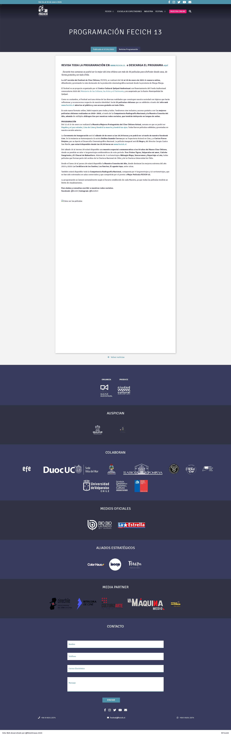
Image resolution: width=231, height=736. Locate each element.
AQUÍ (166, 65)
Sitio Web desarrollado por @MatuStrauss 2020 (22, 733)
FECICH (108, 11)
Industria (148, 11)
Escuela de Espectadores (129, 11)
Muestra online (177, 11)
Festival (159, 11)
